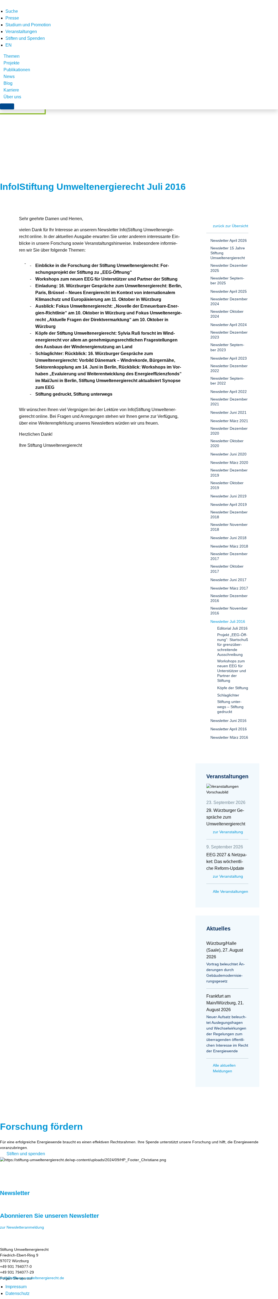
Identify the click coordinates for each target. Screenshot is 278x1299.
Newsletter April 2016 (228, 729)
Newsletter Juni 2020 (228, 454)
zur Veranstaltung (228, 832)
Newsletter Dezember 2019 (229, 472)
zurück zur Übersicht (230, 226)
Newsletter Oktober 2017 (227, 568)
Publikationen (17, 69)
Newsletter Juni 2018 (228, 538)
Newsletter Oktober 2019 (227, 485)
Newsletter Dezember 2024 (229, 301)
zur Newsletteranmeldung (22, 1227)
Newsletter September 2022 (227, 380)
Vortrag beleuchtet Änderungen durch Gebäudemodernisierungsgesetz (225, 972)
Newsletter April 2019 (228, 504)
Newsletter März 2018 (229, 546)
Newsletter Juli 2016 (227, 621)
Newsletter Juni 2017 (228, 580)
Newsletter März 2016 (229, 737)
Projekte (12, 63)
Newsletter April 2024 (228, 325)
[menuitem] (8, 45)
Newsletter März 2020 (229, 462)
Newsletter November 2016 (229, 610)
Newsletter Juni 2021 (228, 412)
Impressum (16, 1286)
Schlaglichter (228, 695)
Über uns (12, 97)
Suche (11, 11)
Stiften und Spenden (25, 38)
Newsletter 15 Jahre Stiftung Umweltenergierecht (227, 253)
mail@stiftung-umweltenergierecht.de (32, 1278)
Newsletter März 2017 (229, 588)
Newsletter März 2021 (229, 421)
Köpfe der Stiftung (232, 688)
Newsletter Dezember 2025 (229, 267)
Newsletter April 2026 (228, 240)
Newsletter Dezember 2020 (229, 430)
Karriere (11, 90)
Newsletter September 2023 (227, 347)
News (9, 76)
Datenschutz (17, 1293)
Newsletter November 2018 (229, 527)
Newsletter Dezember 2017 (229, 556)
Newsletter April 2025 (228, 291)
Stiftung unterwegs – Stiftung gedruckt (230, 706)
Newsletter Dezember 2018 (229, 514)
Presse (12, 18)
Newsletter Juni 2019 (228, 496)
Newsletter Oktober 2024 (227, 313)
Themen (12, 56)
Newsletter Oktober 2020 (227, 443)
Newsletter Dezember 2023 (229, 334)
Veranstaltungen (21, 31)
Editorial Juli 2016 (232, 628)
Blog (8, 83)
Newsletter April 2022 (228, 391)
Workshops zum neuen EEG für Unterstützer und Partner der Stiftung (231, 671)
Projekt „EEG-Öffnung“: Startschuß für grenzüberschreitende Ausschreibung (232, 645)
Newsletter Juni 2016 (228, 720)
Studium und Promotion (28, 24)
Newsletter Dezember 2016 (229, 598)
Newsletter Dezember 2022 (229, 368)
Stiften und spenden (26, 1153)
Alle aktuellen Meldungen (224, 1068)
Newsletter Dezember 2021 (229, 401)
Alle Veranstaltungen (230, 891)
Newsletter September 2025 (227, 280)
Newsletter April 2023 (228, 358)
